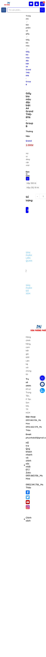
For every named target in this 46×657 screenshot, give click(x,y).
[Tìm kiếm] (42, 9)
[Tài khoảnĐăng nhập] (37, 4)
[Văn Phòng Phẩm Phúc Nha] (5, 3)
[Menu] (3, 9)
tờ (28, 179)
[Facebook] (28, 492)
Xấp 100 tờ (31, 183)
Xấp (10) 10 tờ (32, 187)
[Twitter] (28, 497)
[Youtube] (28, 502)
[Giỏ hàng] (42, 4)
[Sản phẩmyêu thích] (31, 4)
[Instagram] (28, 507)
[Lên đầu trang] (43, 651)
